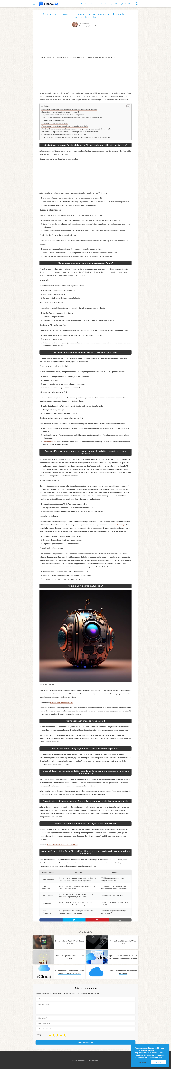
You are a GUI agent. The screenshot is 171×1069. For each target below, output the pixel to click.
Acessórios (95, 4)
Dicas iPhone (85, 4)
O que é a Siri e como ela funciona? (53, 120)
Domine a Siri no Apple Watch (61, 702)
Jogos (111, 4)
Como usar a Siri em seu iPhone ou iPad (55, 123)
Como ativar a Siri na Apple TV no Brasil (62, 844)
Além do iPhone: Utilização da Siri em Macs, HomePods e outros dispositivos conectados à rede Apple (76, 137)
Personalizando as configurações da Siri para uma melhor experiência (65, 126)
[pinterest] (97, 919)
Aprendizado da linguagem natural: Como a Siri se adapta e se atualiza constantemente (70, 132)
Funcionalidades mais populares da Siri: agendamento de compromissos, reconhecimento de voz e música (76, 129)
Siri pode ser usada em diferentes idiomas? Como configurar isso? (63, 115)
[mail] (120, 919)
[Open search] (137, 3)
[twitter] (74, 919)
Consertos (104, 4)
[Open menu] (34, 3)
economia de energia (117, 525)
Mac (117, 4)
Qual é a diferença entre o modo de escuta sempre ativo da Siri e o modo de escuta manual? (72, 117)
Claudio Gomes (84, 23)
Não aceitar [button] (142, 1062)
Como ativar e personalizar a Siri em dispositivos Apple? (60, 112)
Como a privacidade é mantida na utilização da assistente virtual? (64, 134)
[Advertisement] (85, 41)
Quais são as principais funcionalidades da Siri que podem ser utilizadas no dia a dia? (69, 109)
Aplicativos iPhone (126, 4)
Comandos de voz (50, 442)
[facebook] (51, 919)
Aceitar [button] (158, 1062)
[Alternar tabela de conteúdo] (127, 106)
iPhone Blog (83, 26)
